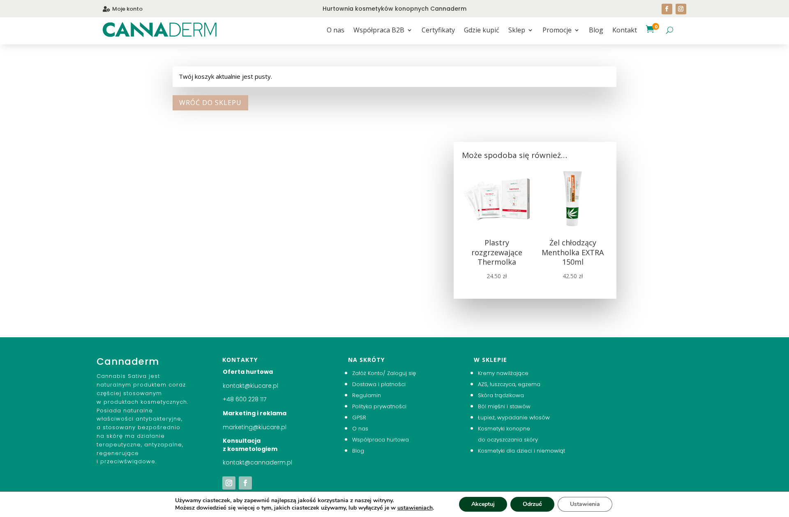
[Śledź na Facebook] (667, 9)
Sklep (516, 30)
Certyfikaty (438, 30)
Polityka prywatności (379, 406)
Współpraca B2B (378, 30)
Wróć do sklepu (210, 102)
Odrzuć (532, 504)
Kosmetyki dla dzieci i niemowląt (521, 451)
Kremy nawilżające (503, 373)
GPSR (359, 417)
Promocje (557, 30)
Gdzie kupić (481, 30)
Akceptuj (483, 504)
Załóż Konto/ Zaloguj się (384, 373)
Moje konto (127, 9)
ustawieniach (415, 508)
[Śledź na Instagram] (681, 9)
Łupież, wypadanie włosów (514, 417)
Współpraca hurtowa (380, 440)
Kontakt (624, 30)
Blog (596, 30)
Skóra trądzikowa (501, 395)
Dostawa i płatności (379, 384)
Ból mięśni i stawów (504, 406)
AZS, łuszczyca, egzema (509, 384)
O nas (335, 30)
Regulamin (366, 395)
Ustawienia (585, 504)
